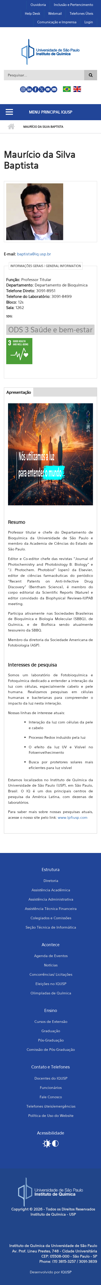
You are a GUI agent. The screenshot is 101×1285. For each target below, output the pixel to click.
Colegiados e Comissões (51, 918)
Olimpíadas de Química (51, 993)
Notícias (50, 965)
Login (88, 22)
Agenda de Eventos (51, 955)
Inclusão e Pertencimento (73, 5)
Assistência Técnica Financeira (51, 908)
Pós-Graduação (51, 1040)
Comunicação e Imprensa (56, 22)
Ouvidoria (38, 5)
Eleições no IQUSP (50, 983)
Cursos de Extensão (50, 1021)
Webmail (55, 13)
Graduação (50, 1031)
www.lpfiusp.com (73, 817)
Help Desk (32, 13)
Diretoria (51, 880)
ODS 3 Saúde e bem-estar (50, 329)
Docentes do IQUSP (50, 1078)
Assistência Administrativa (50, 899)
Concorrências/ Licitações (51, 974)
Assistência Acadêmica (51, 890)
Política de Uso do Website (51, 1115)
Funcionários (51, 1087)
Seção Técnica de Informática (51, 927)
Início (11, 126)
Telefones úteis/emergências (50, 1106)
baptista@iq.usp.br (34, 254)
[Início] (50, 51)
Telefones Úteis (81, 13)
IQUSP (66, 1272)
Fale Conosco (51, 1097)
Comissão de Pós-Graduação (51, 1049)
